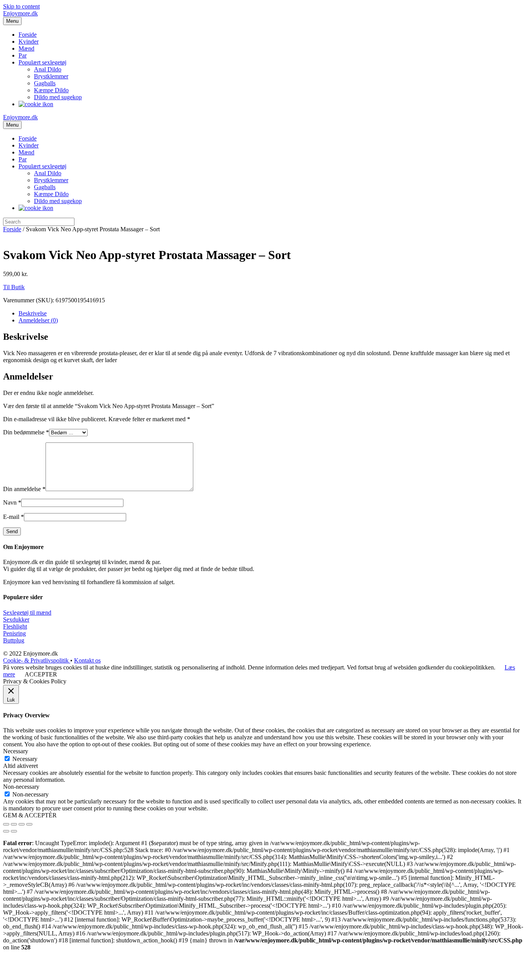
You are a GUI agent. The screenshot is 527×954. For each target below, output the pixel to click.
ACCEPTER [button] (41, 674)
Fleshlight (15, 626)
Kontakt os (87, 660)
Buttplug (13, 640)
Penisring (14, 633)
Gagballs (45, 83)
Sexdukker (16, 619)
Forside (28, 34)
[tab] (271, 313)
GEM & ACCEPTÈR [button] (30, 815)
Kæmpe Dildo (51, 90)
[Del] (14, 824)
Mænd (26, 48)
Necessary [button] (15, 751)
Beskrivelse (33, 313)
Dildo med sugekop (58, 97)
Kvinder (29, 41)
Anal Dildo (47, 69)
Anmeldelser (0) (38, 320)
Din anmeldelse (24, 489)
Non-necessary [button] (21, 786)
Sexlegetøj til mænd (27, 612)
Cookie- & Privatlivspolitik (36, 660)
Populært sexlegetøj (42, 62)
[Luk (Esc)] (6, 824)
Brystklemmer (51, 76)
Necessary (24, 759)
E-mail (13, 516)
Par (23, 55)
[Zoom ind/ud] (29, 824)
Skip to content (21, 6)
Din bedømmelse (26, 432)
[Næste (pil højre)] (14, 831)
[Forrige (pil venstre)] (6, 831)
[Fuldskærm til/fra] (22, 824)
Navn (12, 502)
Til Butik (14, 287)
